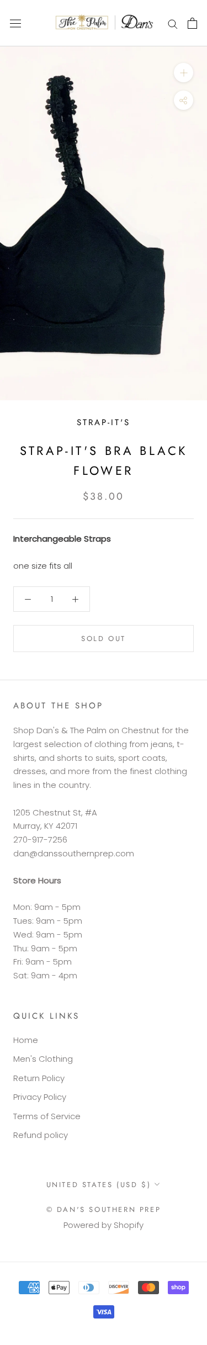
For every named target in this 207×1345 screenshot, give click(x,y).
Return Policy (39, 1078)
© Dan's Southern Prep (103, 1209)
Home (25, 1040)
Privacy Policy (39, 1097)
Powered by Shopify (103, 1225)
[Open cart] (192, 23)
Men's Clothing (43, 1059)
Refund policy (40, 1135)
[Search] (173, 23)
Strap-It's (103, 422)
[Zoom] (183, 72)
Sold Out (103, 638)
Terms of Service (47, 1116)
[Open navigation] (15, 23)
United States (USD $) (98, 1184)
